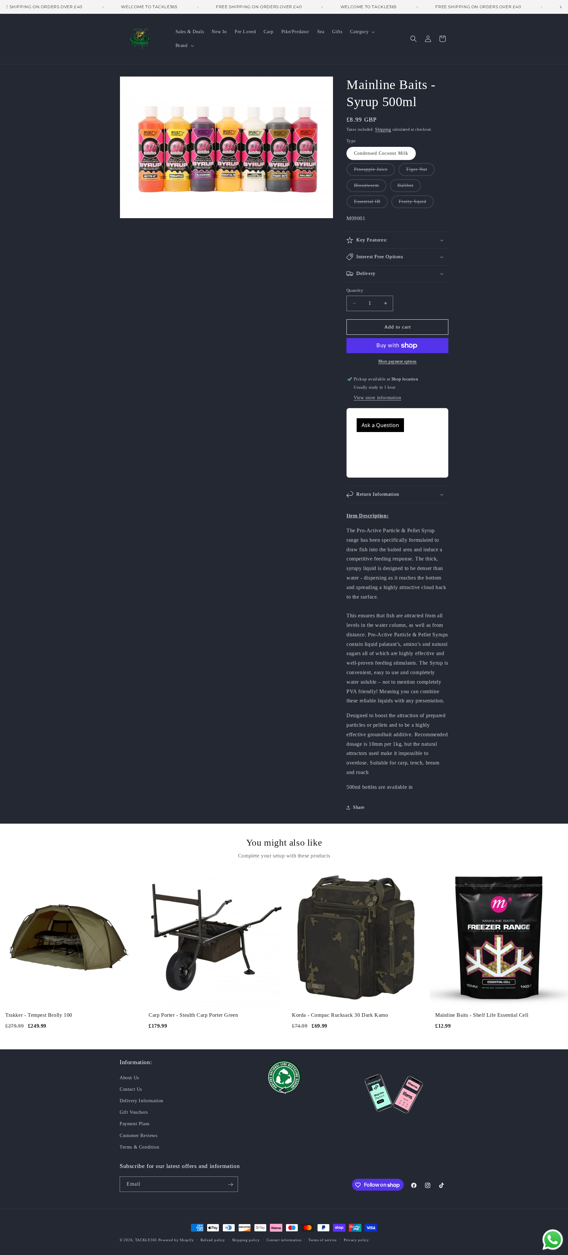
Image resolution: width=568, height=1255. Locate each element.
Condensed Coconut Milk (381, 153)
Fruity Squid (416, 204)
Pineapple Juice (374, 171)
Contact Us (131, 1088)
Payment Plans (135, 1123)
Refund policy (213, 1240)
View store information (377, 397)
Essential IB (371, 204)
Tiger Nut (420, 171)
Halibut (409, 188)
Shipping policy (246, 1240)
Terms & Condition (139, 1146)
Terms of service (322, 1240)
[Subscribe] (230, 1184)
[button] (361, 32)
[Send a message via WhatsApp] (553, 1240)
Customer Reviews (138, 1135)
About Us (129, 1077)
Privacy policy (356, 1240)
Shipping (383, 129)
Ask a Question (380, 425)
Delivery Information (141, 1100)
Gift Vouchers (134, 1111)
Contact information (284, 1240)
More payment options (397, 361)
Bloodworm (370, 188)
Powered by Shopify (176, 1240)
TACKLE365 (146, 1240)
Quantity (354, 290)
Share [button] (359, 807)
